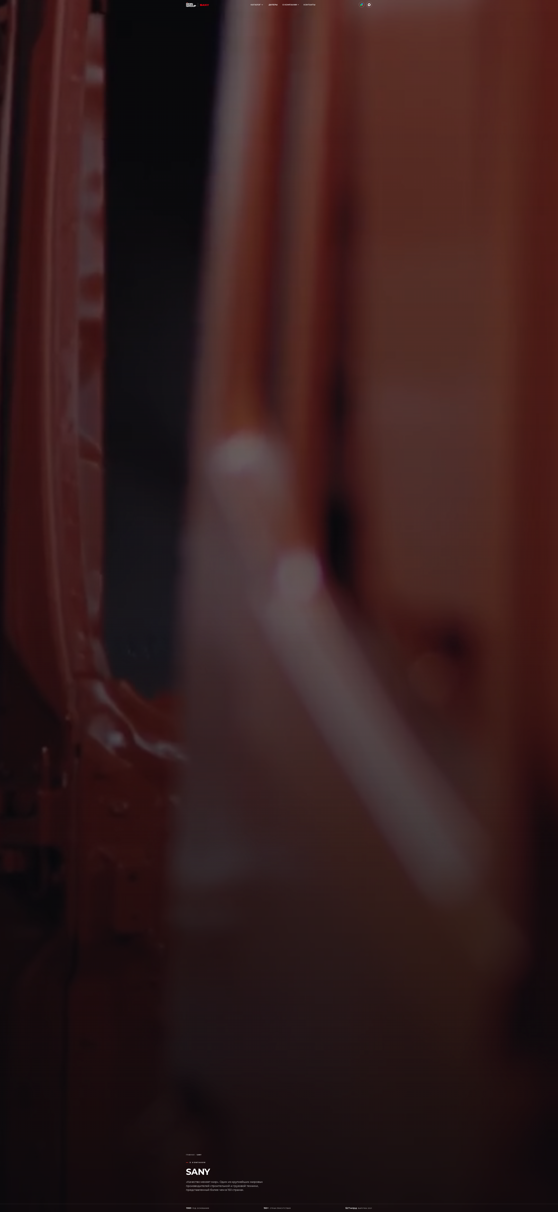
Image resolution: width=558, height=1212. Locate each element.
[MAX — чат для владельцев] (369, 5)
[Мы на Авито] (362, 4)
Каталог (256, 5)
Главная (190, 1155)
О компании (289, 5)
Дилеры (273, 5)
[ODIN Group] (197, 4)
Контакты (309, 5)
